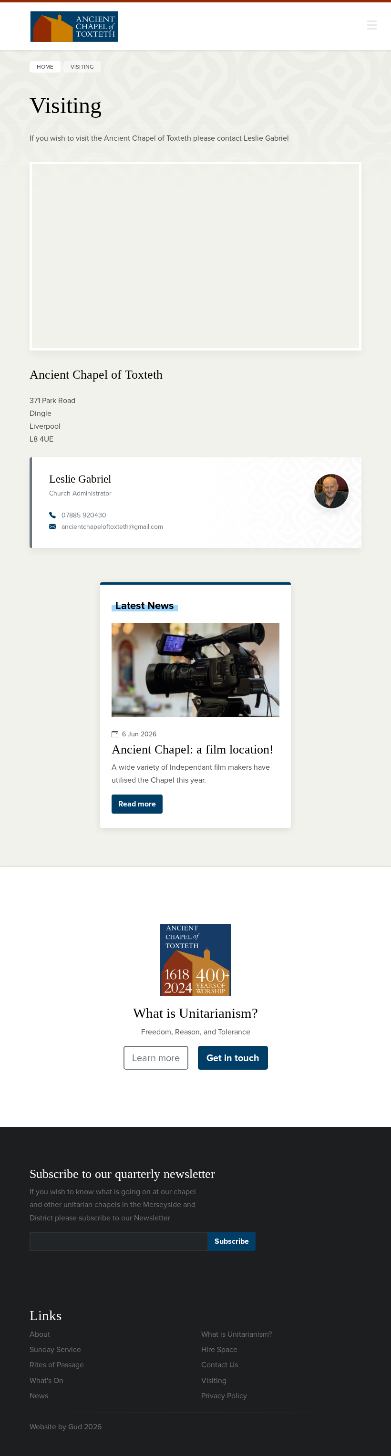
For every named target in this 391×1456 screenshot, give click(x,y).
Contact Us (219, 1364)
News (39, 1395)
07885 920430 (84, 515)
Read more (137, 803)
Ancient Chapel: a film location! (193, 749)
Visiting (213, 1380)
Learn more (156, 1057)
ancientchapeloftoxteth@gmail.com (112, 526)
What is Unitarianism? (236, 1334)
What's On (46, 1380)
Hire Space (219, 1349)
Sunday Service (55, 1349)
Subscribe (232, 1241)
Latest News (144, 605)
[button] (372, 25)
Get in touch (232, 1057)
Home (45, 66)
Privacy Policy (224, 1395)
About (40, 1334)
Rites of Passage (57, 1364)
